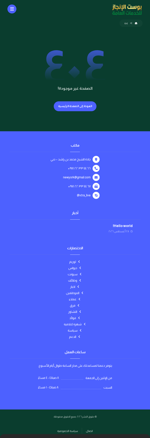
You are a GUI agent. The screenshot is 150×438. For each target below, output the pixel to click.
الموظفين (72, 293)
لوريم (72, 261)
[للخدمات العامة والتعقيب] (127, 10)
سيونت (73, 274)
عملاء (72, 299)
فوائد (72, 318)
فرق (72, 305)
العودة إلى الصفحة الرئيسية (75, 106)
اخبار (72, 286)
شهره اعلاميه (73, 324)
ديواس (72, 268)
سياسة (73, 330)
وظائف (72, 280)
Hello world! (123, 226)
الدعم (72, 336)
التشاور (72, 311)
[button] (11, 8)
